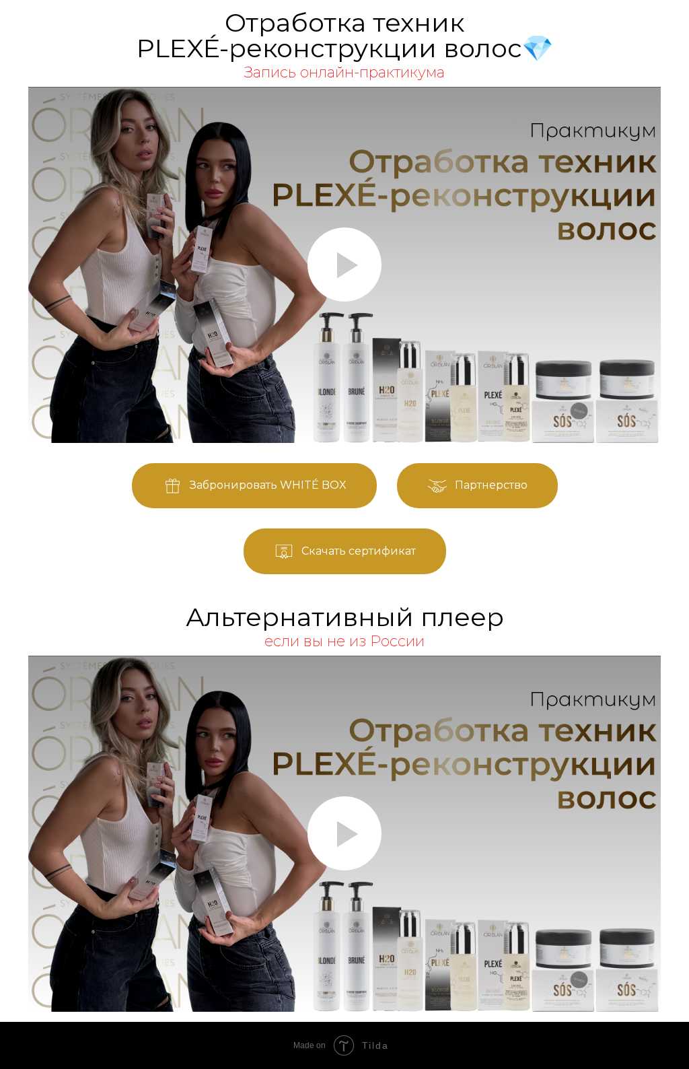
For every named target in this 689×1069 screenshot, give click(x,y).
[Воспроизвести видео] (344, 265)
